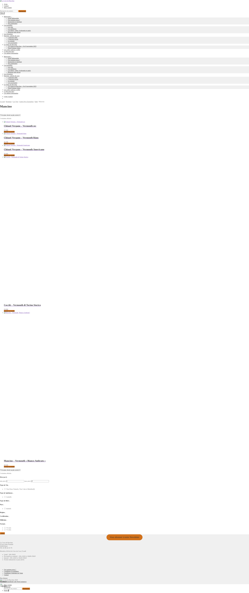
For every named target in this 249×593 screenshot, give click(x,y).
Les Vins (15, 101)
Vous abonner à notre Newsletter (124, 537)
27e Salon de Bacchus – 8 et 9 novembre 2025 (22, 46)
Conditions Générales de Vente (13, 573)
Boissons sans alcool (14, 32)
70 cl (8, 166)
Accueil (2, 101)
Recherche (22, 11)
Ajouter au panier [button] (9, 311)
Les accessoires (12, 43)
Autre (8, 135)
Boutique (9, 101)
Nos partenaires (12, 23)
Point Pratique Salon (14, 48)
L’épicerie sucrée (13, 39)
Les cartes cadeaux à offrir (12, 50)
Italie (36, 101)
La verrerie (11, 41)
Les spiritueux (12, 29)
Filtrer (2, 533)
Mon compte (8, 7)
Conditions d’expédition (11, 571)
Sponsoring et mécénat (15, 22)
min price (3, 119)
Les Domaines (8, 34)
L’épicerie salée (12, 37)
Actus (5, 4)
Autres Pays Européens (26, 101)
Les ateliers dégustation (11, 53)
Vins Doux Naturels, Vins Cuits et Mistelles (20, 127)
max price (28, 119)
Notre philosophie (13, 18)
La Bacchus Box (9, 51)
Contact (6, 6)
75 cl (8, 167)
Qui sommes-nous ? (14, 20)
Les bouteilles (8, 25)
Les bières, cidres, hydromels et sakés (19, 30)
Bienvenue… (8, 16)
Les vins (10, 27)
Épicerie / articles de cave (11, 36)
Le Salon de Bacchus (10, 44)
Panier (6, 590)
